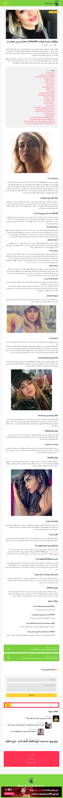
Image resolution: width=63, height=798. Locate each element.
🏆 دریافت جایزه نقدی (31, 405)
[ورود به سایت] (31, 393)
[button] (31, 399)
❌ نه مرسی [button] (31, 409)
